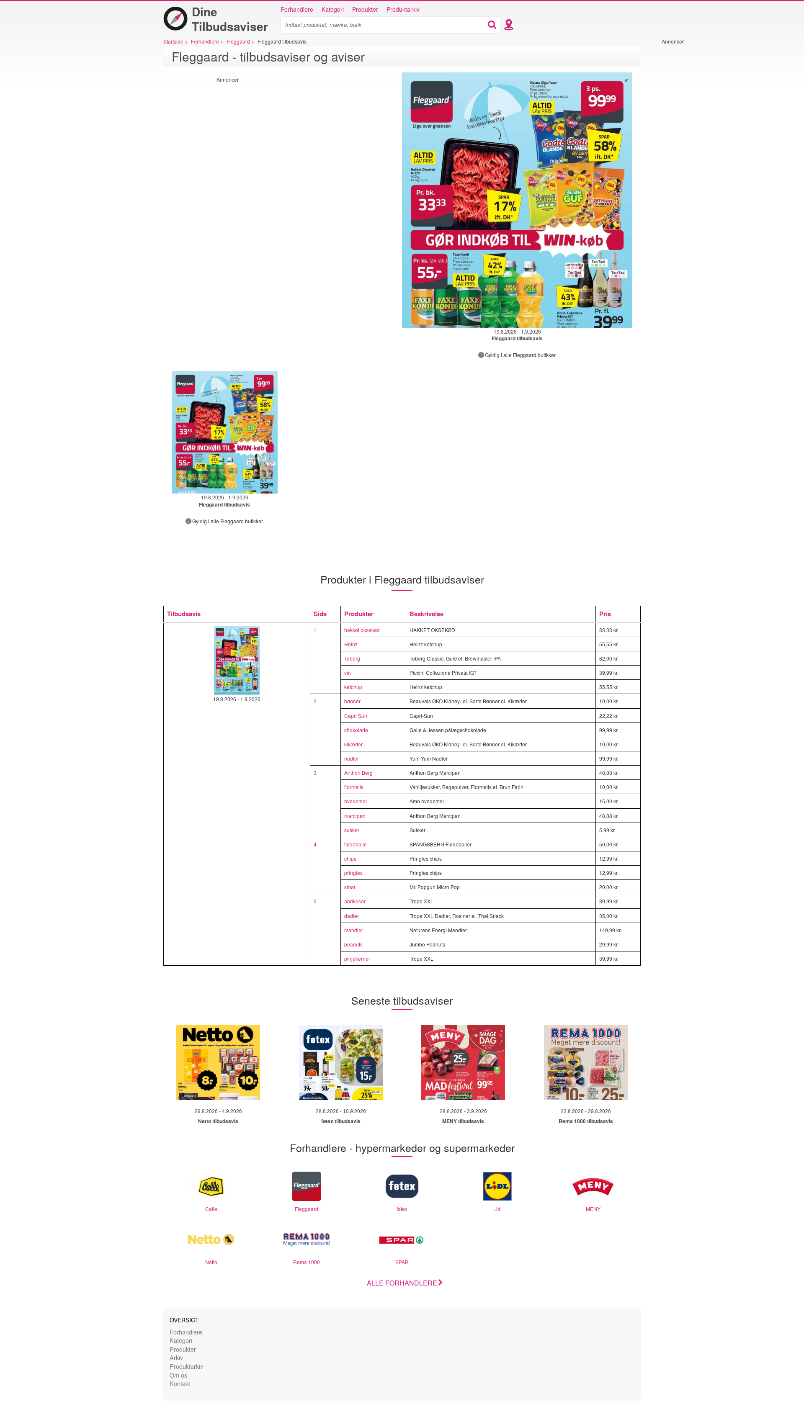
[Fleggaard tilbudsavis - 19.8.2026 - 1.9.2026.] (517, 200)
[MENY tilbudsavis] (463, 1062)
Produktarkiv (403, 9)
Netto (211, 1261)
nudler (351, 758)
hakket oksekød (362, 629)
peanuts (353, 944)
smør (350, 886)
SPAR (402, 1261)
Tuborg (352, 658)
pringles (353, 872)
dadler (351, 915)
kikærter (353, 744)
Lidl (497, 1208)
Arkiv (176, 1357)
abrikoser (355, 901)
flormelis (353, 786)
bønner (352, 700)
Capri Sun (355, 715)
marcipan (355, 815)
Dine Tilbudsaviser (230, 18)
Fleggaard (306, 1208)
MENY (593, 1208)
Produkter (365, 9)
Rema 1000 (306, 1261)
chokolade (356, 729)
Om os (178, 1374)
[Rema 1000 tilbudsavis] (586, 1062)
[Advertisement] (687, 170)
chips (350, 858)
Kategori (333, 9)
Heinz (351, 644)
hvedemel (355, 801)
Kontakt (180, 1383)
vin (347, 672)
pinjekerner (357, 958)
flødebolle (355, 844)
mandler (353, 929)
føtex (402, 1208)
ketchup (353, 686)
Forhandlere (297, 9)
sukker (351, 829)
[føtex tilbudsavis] (341, 1062)
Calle (211, 1208)
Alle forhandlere (402, 1283)
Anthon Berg (358, 772)
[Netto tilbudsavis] (218, 1062)
